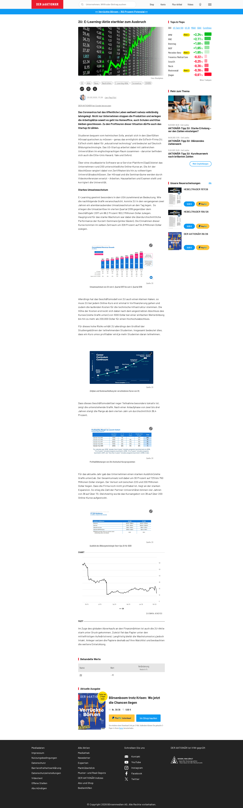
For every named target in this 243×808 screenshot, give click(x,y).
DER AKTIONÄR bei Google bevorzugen (94, 106)
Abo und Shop (85, 782)
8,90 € (189, 247)
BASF (170, 48)
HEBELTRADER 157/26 (196, 189)
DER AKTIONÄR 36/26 (196, 233)
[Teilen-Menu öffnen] (82, 89)
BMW (170, 34)
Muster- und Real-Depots (92, 772)
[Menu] (209, 4)
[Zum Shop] (152, 4)
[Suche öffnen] (82, 4)
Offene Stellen (39, 783)
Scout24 (171, 61)
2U (82, 83)
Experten (83, 762)
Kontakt (135, 756)
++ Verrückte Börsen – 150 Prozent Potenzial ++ (121, 11)
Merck (170, 66)
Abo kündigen (39, 788)
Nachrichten (107, 83)
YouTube (136, 762)
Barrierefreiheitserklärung (46, 767)
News (96, 83)
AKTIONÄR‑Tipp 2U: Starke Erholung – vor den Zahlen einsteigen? (189, 130)
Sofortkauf (126, 718)
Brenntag (172, 43)
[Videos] (190, 4)
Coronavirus (136, 83)
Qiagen (171, 75)
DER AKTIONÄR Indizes (90, 777)
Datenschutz (39, 762)
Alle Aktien (84, 747)
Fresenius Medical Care (178, 57)
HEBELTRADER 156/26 (196, 211)
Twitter (135, 779)
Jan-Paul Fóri (110, 97)
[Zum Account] (163, 4)
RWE (170, 39)
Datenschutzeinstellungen (46, 772)
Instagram (137, 767)
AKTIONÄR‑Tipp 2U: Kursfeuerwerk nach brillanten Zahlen (188, 155)
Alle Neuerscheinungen (207, 183)
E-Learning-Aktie (121, 83)
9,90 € (189, 204)
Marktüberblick (86, 767)
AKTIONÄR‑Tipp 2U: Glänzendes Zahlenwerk (186, 142)
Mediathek (84, 752)
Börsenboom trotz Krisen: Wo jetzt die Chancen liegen (134, 700)
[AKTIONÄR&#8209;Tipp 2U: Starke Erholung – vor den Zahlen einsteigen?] (190, 108)
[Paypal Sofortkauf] (202, 204)
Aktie (89, 83)
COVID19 (148, 83)
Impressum (38, 752)
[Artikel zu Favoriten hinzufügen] (95, 89)
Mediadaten (38, 747)
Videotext (37, 778)
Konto (121, 728)
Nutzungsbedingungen (44, 757)
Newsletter (84, 757)
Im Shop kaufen (148, 718)
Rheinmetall (173, 70)
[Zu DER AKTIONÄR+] (177, 4)
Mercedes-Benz (174, 52)
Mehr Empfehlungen (200, 163)
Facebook (136, 773)
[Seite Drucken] (88, 89)
